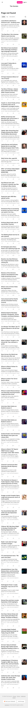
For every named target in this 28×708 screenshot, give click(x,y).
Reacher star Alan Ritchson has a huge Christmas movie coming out (9, 260)
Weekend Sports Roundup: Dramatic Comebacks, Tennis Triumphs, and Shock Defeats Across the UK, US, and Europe (10, 314)
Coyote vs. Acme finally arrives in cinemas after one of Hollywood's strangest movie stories (10, 104)
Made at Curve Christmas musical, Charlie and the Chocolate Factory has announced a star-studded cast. (10, 304)
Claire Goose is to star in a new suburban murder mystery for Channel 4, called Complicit (8, 470)
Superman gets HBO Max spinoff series (8, 197)
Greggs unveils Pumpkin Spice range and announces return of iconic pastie (10, 497)
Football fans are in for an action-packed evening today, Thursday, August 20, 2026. (9, 635)
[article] (14, 26)
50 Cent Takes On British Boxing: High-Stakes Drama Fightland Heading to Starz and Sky (10, 646)
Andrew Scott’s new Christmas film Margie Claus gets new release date (10, 435)
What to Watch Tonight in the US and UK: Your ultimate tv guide (10, 342)
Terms (18, 696)
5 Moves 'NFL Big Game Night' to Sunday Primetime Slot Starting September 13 (10, 528)
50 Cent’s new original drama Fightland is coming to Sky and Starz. (10, 650)
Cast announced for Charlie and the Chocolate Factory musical (9, 300)
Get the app (21, 701)
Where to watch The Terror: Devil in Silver (9, 379)
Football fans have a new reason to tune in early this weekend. (9, 396)
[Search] (25, 16)
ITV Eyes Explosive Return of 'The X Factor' (9, 77)
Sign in (25, 2)
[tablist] (8, 16)
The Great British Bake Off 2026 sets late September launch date (9, 512)
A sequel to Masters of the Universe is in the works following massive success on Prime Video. (10, 278)
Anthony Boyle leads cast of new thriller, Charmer (9, 223)
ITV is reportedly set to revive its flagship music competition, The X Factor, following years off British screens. (9, 81)
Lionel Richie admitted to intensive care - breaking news (10, 21)
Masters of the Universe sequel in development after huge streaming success (9, 274)
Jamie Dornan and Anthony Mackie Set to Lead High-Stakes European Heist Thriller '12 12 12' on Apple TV (10, 146)
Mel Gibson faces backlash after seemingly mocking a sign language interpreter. (9, 49)
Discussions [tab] (12, 16)
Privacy (14, 696)
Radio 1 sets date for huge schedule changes (9, 542)
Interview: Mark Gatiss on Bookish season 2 (9, 407)
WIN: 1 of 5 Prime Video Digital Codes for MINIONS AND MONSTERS (10, 170)
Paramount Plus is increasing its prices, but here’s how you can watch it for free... (10, 210)
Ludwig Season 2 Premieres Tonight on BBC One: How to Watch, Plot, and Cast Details (10, 662)
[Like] (2, 31)
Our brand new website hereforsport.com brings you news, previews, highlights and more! (10, 67)
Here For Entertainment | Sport (12, 83)
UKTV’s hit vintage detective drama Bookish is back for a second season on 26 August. (10, 410)
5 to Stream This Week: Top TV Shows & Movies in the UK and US (10, 328)
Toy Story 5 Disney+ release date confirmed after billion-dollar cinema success (9, 90)
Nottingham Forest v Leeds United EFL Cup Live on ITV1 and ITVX (9, 586)
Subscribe (19, 2)
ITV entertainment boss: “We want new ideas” (10, 556)
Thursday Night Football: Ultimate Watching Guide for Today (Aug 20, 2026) (9, 631)
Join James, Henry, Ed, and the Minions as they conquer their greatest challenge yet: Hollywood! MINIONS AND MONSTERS (9, 174)
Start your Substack (10, 701)
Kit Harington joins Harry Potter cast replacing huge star (10, 247)
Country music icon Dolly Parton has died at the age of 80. (10, 160)
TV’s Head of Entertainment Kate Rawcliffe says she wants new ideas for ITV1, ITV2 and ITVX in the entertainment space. (10, 559)
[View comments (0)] (8, 31)
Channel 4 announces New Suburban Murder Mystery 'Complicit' (9, 466)
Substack (7, 705)
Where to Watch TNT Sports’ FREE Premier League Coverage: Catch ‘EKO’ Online (10, 450)
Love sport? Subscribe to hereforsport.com (8, 64)
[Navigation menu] (2, 2)
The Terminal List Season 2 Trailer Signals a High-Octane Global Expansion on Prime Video (10, 481)
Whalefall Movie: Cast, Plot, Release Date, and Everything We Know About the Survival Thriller (10, 571)
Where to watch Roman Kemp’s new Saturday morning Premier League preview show (10, 392)
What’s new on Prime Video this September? (9, 287)
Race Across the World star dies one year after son (9, 355)
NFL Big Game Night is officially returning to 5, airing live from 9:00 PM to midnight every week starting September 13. (10, 532)
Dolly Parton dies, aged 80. (9, 158)
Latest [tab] (3, 16)
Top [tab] (7, 16)
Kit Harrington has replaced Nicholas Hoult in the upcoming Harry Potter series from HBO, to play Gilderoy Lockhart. (10, 251)
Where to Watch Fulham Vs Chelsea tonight (9, 367)
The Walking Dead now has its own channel (10, 235)
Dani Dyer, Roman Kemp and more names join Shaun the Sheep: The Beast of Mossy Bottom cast (9, 615)
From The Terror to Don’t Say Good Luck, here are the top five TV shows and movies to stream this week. (10, 332)
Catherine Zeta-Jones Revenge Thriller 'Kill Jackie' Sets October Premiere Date (10, 677)
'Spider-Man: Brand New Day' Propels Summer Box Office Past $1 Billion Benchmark (10, 132)
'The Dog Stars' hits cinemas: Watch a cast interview (10, 35)
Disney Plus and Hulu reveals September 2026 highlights (10, 601)
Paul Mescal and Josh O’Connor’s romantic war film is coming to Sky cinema (10, 184)
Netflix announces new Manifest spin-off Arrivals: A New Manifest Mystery (10, 118)
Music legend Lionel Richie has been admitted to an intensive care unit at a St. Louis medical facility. (10, 25)
